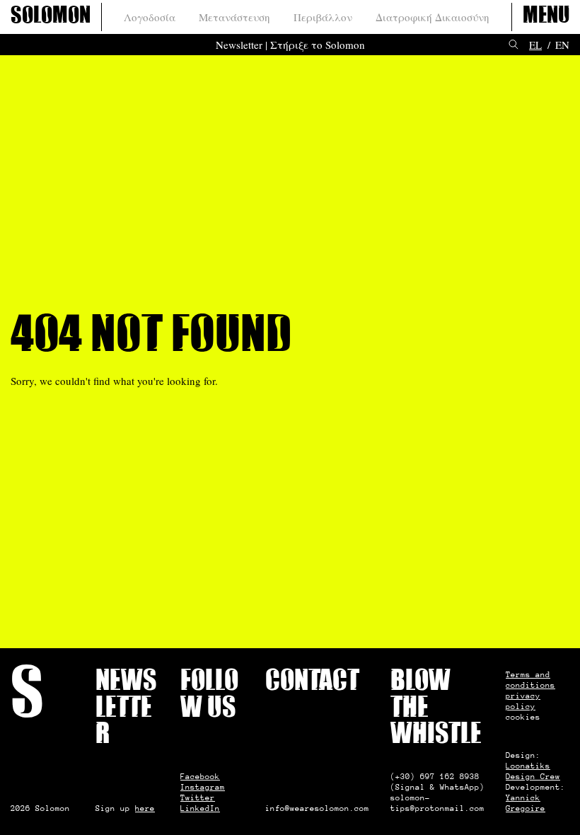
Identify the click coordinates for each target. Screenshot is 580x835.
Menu (546, 17)
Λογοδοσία (149, 17)
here (145, 808)
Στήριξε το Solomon (317, 45)
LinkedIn (200, 808)
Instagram (202, 787)
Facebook (200, 776)
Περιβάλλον (323, 17)
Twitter (197, 797)
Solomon (51, 17)
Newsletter (239, 45)
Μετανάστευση (234, 17)
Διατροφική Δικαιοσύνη (432, 17)
